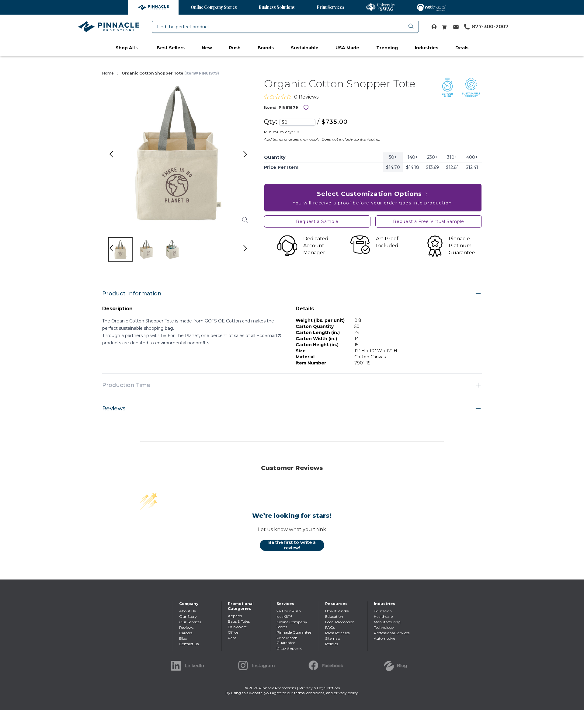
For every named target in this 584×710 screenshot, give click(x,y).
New (207, 47)
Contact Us (189, 644)
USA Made (347, 47)
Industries (426, 47)
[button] (120, 249)
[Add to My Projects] (306, 108)
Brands (266, 47)
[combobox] (285, 27)
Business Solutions (277, 7)
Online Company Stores (214, 7)
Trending (387, 47)
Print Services (330, 7)
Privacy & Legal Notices (319, 688)
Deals (461, 47)
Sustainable (304, 47)
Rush (235, 47)
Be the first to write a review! (292, 545)
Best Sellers (171, 47)
